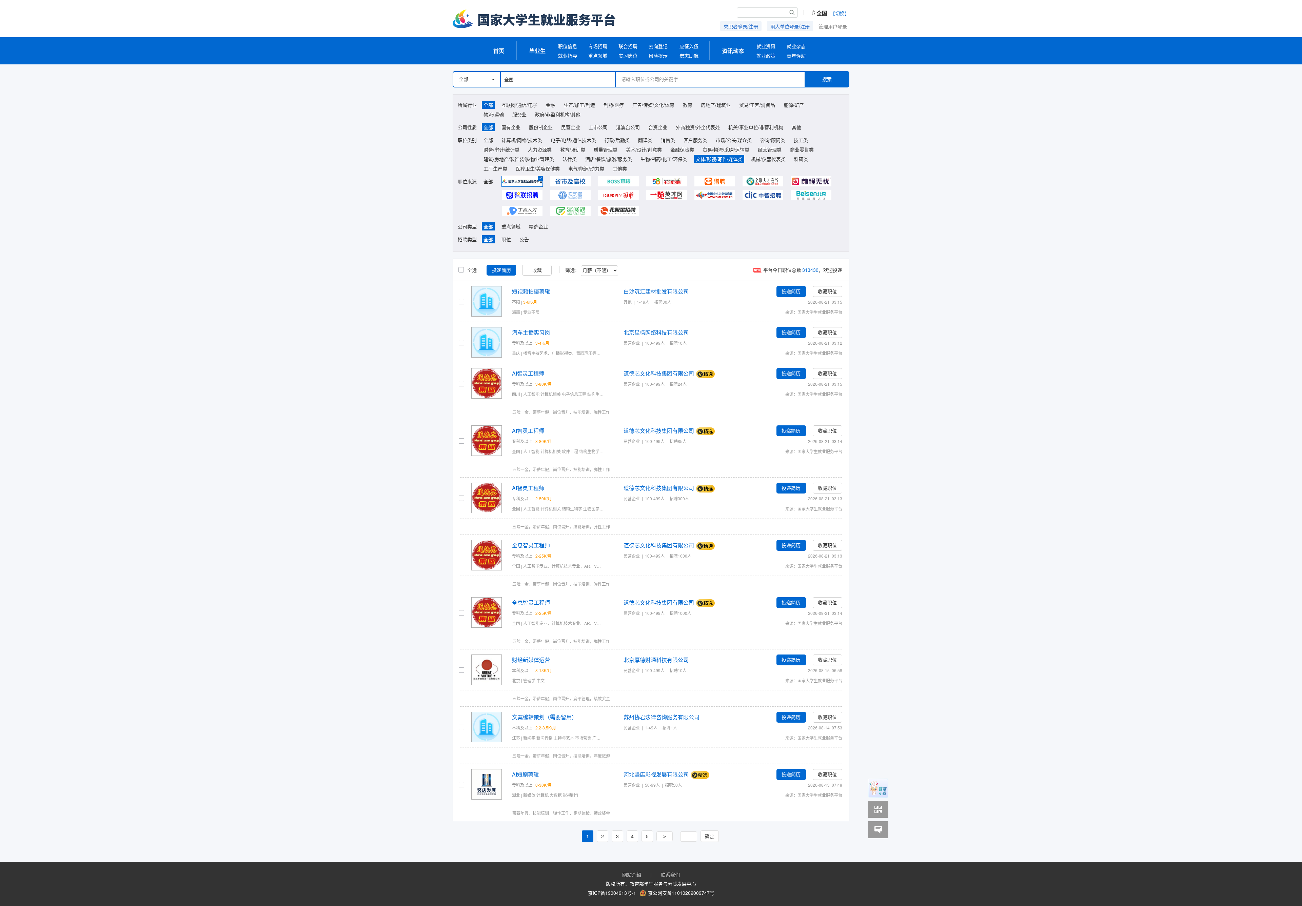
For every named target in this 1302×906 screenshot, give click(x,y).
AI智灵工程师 (528, 373)
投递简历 (501, 270)
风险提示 (658, 55)
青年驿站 (796, 55)
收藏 (537, 270)
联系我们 (670, 874)
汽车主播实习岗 (531, 332)
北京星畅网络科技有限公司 (656, 332)
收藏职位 (827, 291)
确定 (709, 836)
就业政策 (765, 55)
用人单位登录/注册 (790, 26)
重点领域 (597, 55)
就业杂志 (796, 46)
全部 (463, 79)
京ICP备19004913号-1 (612, 892)
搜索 (827, 79)
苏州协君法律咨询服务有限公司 (661, 717)
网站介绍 (631, 874)
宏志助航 (688, 55)
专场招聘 (597, 46)
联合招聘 (627, 46)
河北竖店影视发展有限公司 (656, 774)
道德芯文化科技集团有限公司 (659, 373)
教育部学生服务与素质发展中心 (663, 883)
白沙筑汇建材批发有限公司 (656, 291)
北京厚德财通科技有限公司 (656, 660)
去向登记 (658, 46)
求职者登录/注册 (741, 26)
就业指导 (567, 55)
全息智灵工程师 (531, 545)
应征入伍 (688, 46)
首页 (498, 51)
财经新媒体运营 (531, 660)
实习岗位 (627, 55)
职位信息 (567, 46)
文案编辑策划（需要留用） (544, 717)
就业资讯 (765, 46)
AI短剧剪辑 (525, 774)
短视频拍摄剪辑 (531, 291)
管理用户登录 (832, 26)
